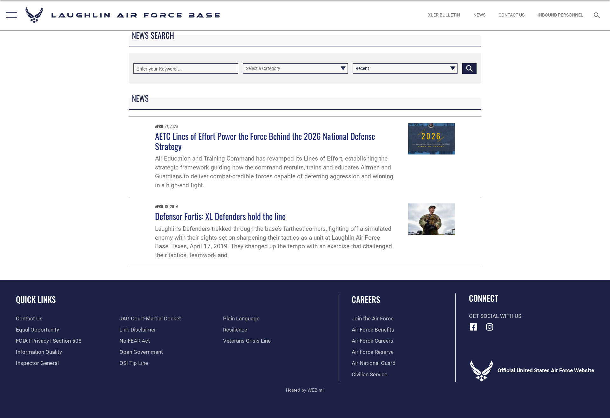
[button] (10, 15)
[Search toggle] (597, 15)
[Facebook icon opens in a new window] (473, 327)
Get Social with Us (495, 316)
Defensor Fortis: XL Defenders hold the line (220, 216)
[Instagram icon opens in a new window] (489, 327)
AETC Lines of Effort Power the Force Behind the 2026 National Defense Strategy (265, 141)
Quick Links (36, 299)
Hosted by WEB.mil (305, 390)
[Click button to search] (469, 68)
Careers (366, 299)
